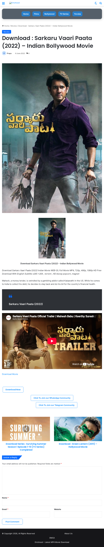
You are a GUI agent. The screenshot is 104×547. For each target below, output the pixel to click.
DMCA (52, 538)
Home (26, 14)
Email (5, 509)
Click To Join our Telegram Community (56, 405)
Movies (14, 26)
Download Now (13, 389)
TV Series (64, 14)
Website (57, 509)
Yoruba (77, 14)
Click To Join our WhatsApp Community (52, 398)
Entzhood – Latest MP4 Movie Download (52, 542)
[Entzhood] (14, 3)
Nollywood (49, 14)
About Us (68, 533)
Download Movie (10, 374)
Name (5, 498)
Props (9, 53)
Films (36, 14)
